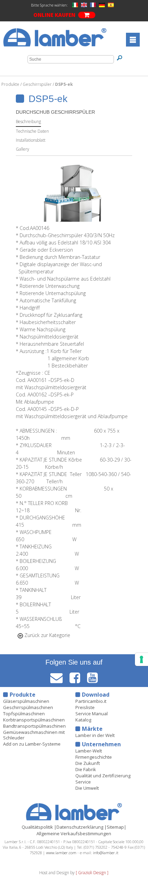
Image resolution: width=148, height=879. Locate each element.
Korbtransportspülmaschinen (34, 720)
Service (83, 782)
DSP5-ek (64, 84)
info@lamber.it (105, 852)
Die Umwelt (87, 788)
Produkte (10, 84)
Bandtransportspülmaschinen (34, 726)
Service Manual (91, 713)
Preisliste (85, 707)
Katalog (83, 720)
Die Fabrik (85, 769)
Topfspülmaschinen (24, 713)
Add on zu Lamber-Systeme (32, 744)
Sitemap (115, 827)
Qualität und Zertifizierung (102, 775)
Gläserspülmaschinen (26, 701)
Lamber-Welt (88, 751)
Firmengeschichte (93, 757)
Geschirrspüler (38, 84)
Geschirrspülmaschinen (28, 707)
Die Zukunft (87, 763)
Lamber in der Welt (95, 735)
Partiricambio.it (90, 701)
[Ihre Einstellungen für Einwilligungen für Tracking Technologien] (141, 659)
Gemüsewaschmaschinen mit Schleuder (34, 735)
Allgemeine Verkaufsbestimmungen (73, 833)
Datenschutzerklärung (79, 827)
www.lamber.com (61, 852)
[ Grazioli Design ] (92, 873)
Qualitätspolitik (37, 827)
